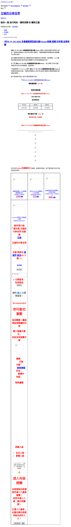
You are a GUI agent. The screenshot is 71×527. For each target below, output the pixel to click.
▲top (19, 265)
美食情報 (15, 26)
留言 (19, 255)
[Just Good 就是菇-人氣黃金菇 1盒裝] (19, 215)
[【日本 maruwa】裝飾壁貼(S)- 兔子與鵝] (36, 189)
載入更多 (19, 269)
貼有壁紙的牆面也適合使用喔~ (35, 194)
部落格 (6, 32)
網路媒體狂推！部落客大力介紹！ (19, 220)
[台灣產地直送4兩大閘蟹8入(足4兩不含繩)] (52, 188)
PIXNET (19, 463)
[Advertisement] (19, 412)
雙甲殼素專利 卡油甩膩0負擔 (19, 194)
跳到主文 (3, 18)
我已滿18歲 (17, 523)
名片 (5, 34)
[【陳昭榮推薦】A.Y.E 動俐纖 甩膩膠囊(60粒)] (19, 189)
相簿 (5, 30)
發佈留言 (19, 285)
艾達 (19, 238)
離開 (23, 523)
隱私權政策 (19, 466)
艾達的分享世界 (10, 13)
